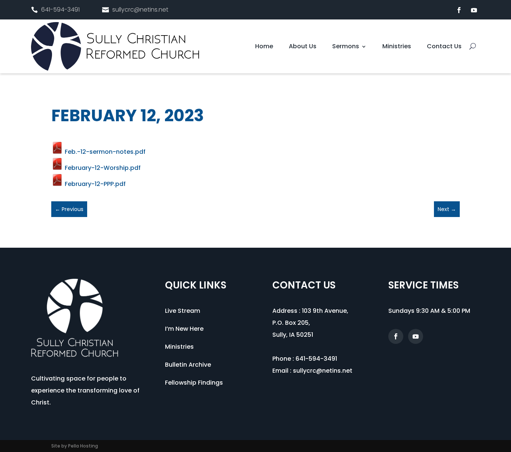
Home (264, 47)
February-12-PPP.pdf (94, 184)
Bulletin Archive (188, 364)
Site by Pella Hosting (74, 446)
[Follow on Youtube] (474, 10)
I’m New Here (184, 328)
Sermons (345, 47)
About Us (302, 47)
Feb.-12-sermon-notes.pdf (104, 151)
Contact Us (444, 47)
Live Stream (182, 310)
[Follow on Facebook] (459, 10)
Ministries (396, 47)
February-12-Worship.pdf (102, 168)
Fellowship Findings (194, 382)
